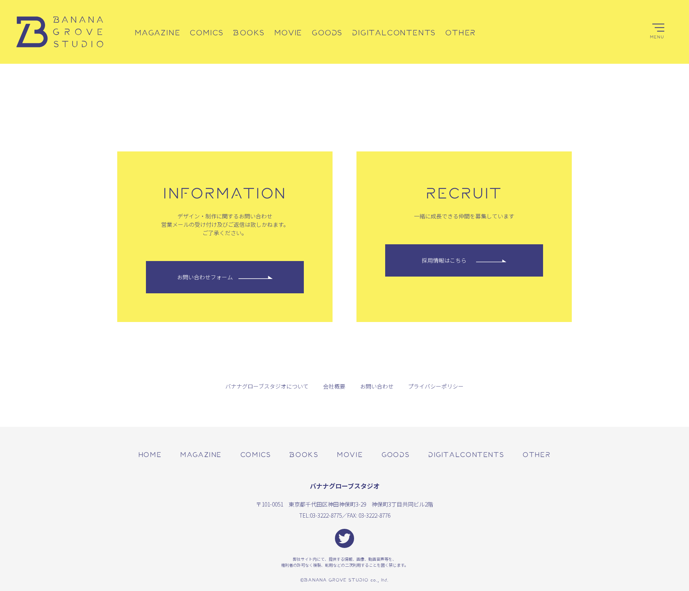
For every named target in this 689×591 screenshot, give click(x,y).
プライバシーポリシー (436, 386)
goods (395, 454)
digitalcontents (466, 454)
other (537, 454)
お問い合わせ (377, 386)
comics (255, 454)
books (303, 454)
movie (350, 454)
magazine (201, 454)
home (149, 454)
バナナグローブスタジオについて (267, 386)
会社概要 (334, 386)
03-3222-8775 (326, 515)
